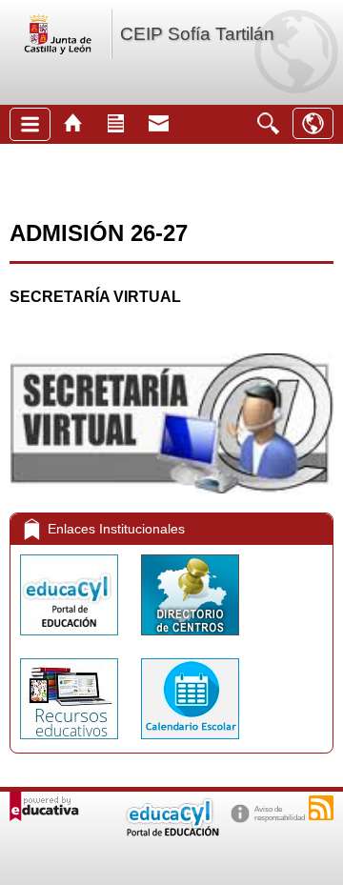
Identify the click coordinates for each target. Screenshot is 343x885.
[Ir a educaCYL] (171, 832)
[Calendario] (190, 743)
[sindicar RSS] (321, 807)
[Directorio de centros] (190, 640)
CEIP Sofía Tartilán (197, 34)
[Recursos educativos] (70, 743)
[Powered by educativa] (44, 806)
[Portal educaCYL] (70, 640)
